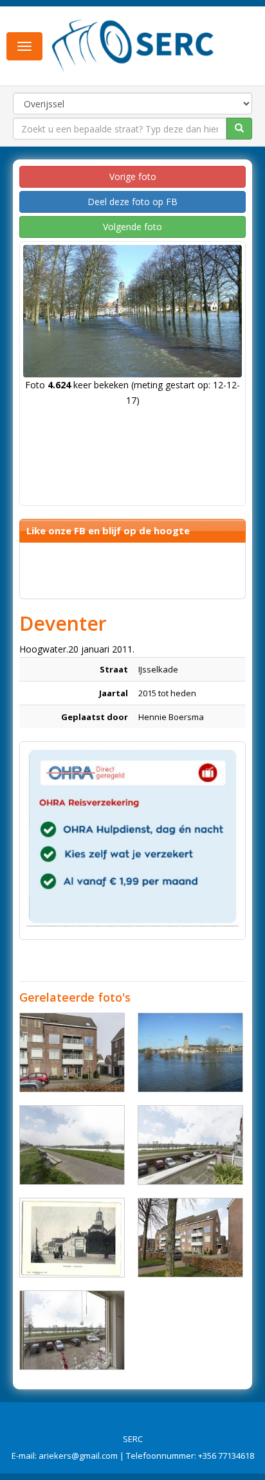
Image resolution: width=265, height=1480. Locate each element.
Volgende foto (132, 227)
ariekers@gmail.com (78, 1455)
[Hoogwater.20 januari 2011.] (190, 1052)
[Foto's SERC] (133, 45)
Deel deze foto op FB (132, 201)
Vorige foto (132, 176)
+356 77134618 (226, 1455)
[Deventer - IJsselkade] (72, 1052)
